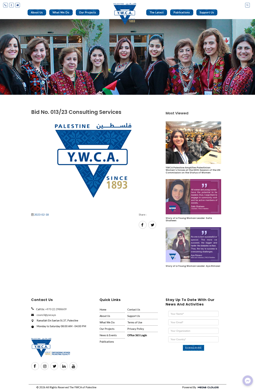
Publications (181, 12)
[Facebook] (143, 225)
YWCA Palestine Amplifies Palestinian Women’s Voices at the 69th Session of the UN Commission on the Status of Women (193, 170)
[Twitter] (152, 225)
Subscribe (193, 347)
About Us (37, 12)
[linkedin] (64, 366)
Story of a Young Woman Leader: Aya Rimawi (193, 265)
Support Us (207, 12)
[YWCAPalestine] (248, 380)
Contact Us (133, 309)
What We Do (61, 12)
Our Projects (87, 12)
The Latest (157, 12)
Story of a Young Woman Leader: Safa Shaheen (189, 219)
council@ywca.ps (46, 314)
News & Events (108, 335)
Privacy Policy (135, 328)
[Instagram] (45, 366)
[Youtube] (73, 366)
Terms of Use (134, 322)
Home (103, 309)
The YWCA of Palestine (82, 387)
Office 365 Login (137, 335)
